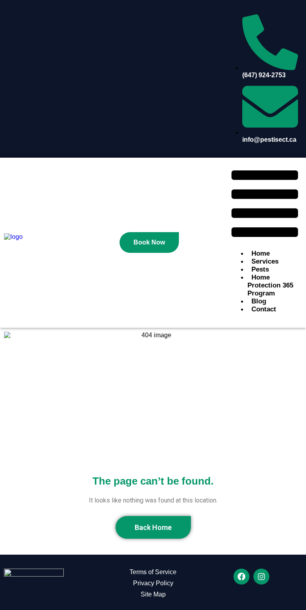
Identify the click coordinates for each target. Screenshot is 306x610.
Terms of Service (153, 572)
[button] (264, 204)
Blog (258, 301)
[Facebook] (241, 577)
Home (260, 253)
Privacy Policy (153, 583)
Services (265, 261)
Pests (260, 269)
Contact (263, 309)
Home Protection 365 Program (270, 285)
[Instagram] (261, 577)
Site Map (153, 594)
